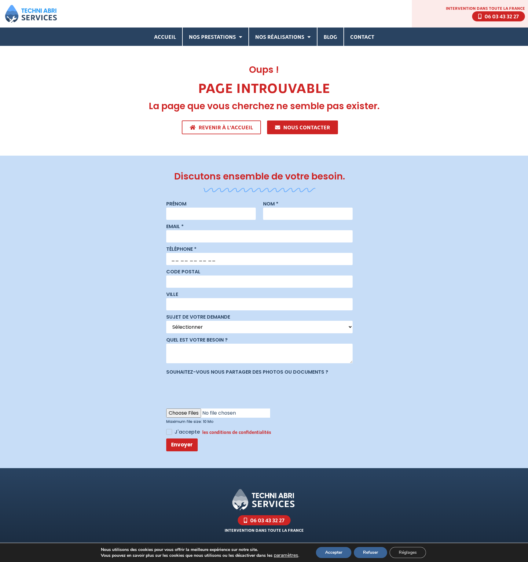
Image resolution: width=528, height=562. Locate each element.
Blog (330, 37)
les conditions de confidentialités (236, 432)
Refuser (370, 552)
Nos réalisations (279, 37)
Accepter (333, 552)
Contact (362, 37)
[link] (286, 555)
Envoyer (182, 444)
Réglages (408, 552)
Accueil (165, 37)
